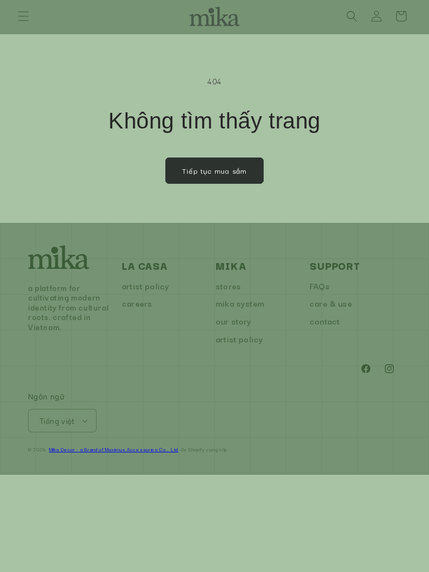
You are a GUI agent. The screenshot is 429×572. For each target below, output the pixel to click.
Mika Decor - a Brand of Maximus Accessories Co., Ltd (113, 449)
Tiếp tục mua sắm (214, 170)
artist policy (145, 285)
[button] (23, 16)
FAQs (319, 285)
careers (137, 303)
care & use (330, 303)
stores (228, 285)
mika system (240, 303)
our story (234, 320)
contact (324, 320)
